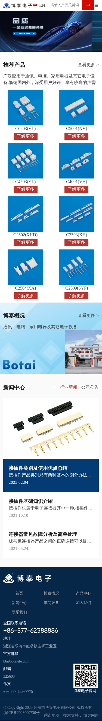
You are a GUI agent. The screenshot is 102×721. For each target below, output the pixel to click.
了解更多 (25, 136)
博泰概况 (51, 593)
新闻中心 (19, 603)
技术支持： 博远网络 (81, 715)
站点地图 (51, 715)
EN (42, 5)
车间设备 (51, 603)
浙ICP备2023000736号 (21, 713)
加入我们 (83, 603)
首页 (19, 593)
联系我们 (19, 612)
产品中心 (83, 593)
